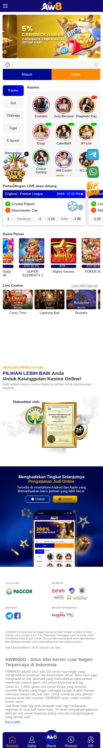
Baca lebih (12, 722)
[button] (51, 36)
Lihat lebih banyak (85, 285)
